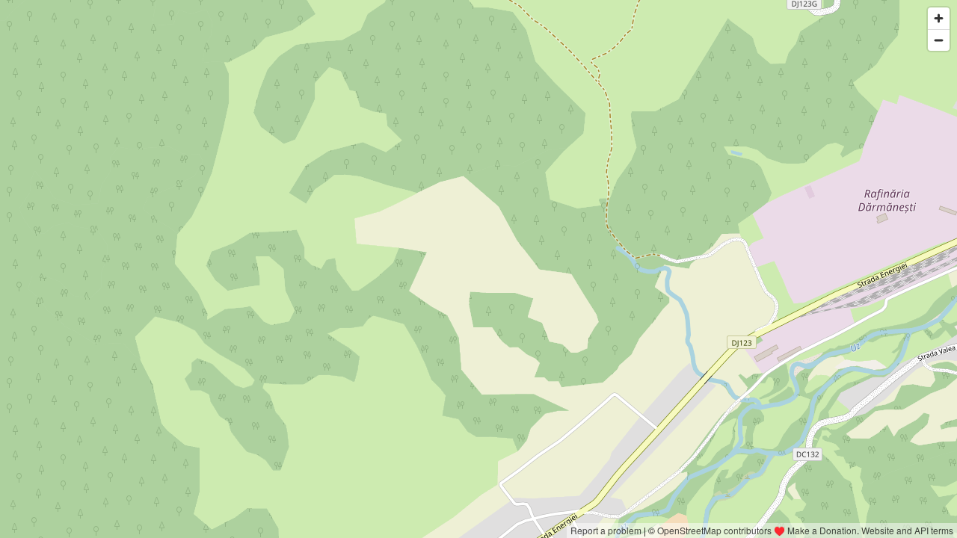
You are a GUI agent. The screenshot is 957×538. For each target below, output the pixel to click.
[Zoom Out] (939, 40)
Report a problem (605, 530)
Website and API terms (907, 530)
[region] (478, 269)
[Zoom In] (939, 18)
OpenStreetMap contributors (714, 530)
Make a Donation (822, 530)
